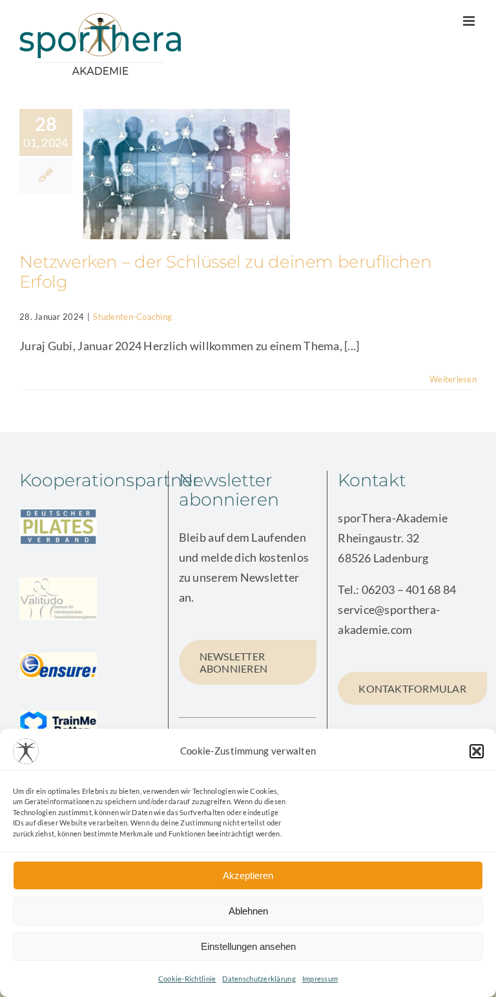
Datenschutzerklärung (258, 978)
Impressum (320, 978)
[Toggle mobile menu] (470, 21)
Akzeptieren (248, 875)
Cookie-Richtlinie (187, 978)
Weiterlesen (453, 379)
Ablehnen (248, 910)
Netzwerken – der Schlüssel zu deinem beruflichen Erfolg (225, 272)
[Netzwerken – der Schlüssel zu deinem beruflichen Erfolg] (186, 174)
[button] (476, 751)
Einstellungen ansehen (248, 946)
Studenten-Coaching (132, 316)
